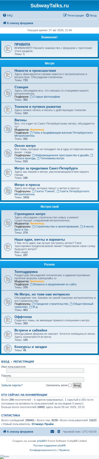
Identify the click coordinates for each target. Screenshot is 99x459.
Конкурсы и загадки (30, 347)
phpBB (41, 440)
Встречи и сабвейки (30, 330)
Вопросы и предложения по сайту (55, 284)
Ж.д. (35, 306)
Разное (49, 264)
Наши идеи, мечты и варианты (39, 239)
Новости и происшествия (35, 71)
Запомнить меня (57, 385)
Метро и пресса (27, 185)
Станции (21, 87)
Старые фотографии (46, 96)
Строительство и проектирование (57, 226)
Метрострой (50, 206)
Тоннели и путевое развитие (37, 107)
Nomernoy (37, 129)
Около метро (25, 146)
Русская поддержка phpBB (50, 445)
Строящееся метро (29, 214)
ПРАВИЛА (22, 44)
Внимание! (49, 37)
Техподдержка (26, 272)
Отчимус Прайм (43, 424)
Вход (5, 361)
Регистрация (23, 361)
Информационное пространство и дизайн (62, 155)
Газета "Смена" (45, 191)
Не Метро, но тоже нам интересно (42, 294)
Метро (49, 63)
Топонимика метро (52, 158)
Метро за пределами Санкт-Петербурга (46, 168)
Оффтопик (23, 317)
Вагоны (20, 120)
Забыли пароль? (12, 385)
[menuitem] (8, 15)
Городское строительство (51, 303)
